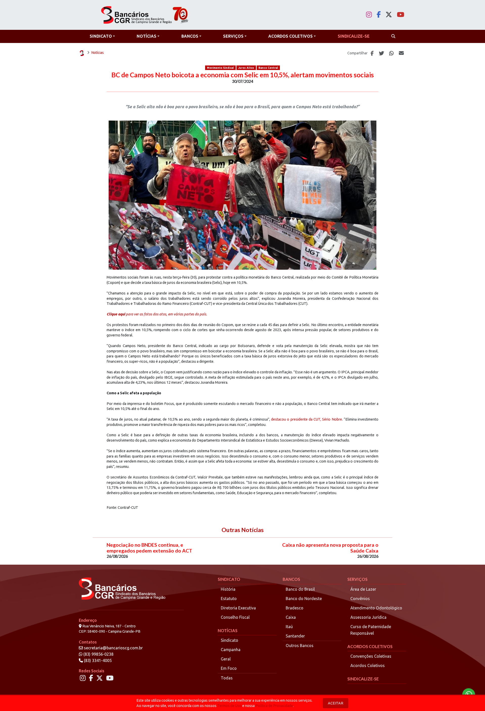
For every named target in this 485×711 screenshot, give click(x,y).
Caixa (291, 617)
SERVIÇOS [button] (233, 36)
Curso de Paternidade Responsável (370, 629)
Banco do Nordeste (304, 598)
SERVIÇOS (357, 579)
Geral (226, 659)
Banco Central (268, 67)
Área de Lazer (363, 589)
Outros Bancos (299, 645)
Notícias (97, 53)
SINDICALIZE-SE (363, 678)
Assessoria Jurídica (368, 617)
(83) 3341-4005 (97, 660)
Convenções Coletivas (370, 656)
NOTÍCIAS (227, 630)
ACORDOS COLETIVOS (370, 646)
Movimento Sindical (220, 67)
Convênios (360, 598)
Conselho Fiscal (235, 617)
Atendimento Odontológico (376, 608)
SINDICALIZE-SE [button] (354, 36)
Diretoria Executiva (238, 608)
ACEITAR (335, 703)
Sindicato (229, 640)
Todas (227, 678)
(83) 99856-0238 (97, 654)
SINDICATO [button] (101, 36)
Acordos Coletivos (367, 665)
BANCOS (291, 579)
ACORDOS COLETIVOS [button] (290, 36)
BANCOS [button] (189, 36)
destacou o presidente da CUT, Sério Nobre (306, 419)
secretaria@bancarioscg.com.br (113, 648)
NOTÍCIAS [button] (146, 36)
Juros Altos (246, 67)
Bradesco (294, 608)
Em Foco (229, 668)
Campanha (230, 649)
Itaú (289, 626)
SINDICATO (229, 579)
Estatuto (229, 598)
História (228, 589)
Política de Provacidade (274, 706)
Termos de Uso (229, 706)
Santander (295, 636)
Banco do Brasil (300, 589)
